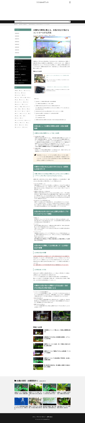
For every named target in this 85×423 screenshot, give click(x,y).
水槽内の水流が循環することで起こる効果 (44, 103)
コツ (21, 115)
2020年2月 (17, 52)
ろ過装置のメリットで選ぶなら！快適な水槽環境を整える (57, 330)
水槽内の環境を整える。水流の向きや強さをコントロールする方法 (39, 24)
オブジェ (17, 106)
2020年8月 (17, 36)
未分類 (17, 71)
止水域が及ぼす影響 (40, 115)
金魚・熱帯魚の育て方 (20, 82)
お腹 (21, 106)
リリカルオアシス (42, 2)
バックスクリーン (18, 127)
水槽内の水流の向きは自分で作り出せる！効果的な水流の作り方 (47, 105)
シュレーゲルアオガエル (19, 120)
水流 (54, 35)
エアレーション (22, 99)
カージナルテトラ (27, 106)
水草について (18, 77)
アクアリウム (18, 92)
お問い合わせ (49, 416)
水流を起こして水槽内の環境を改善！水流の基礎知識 (45, 101)
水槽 (52, 35)
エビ (27, 99)
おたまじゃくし (18, 104)
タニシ (28, 122)
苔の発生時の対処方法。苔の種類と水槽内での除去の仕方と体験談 (57, 366)
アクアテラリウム (19, 60)
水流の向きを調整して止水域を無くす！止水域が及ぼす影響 (46, 113)
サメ (25, 115)
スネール (17, 122)
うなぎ (17, 99)
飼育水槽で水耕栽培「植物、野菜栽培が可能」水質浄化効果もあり (49, 407)
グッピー (24, 111)
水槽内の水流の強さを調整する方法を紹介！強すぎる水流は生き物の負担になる (50, 119)
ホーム (34, 416)
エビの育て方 (18, 63)
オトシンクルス (25, 104)
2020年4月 (17, 47)
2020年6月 (17, 41)
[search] (69, 22)
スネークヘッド (28, 120)
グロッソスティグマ (24, 113)
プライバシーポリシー (41, 416)
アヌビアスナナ (18, 95)
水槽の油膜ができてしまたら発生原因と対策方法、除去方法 (63, 407)
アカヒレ (21, 90)
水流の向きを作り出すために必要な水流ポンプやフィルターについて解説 (49, 111)
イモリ (29, 97)
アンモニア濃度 (23, 97)
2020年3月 (17, 49)
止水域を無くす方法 (40, 117)
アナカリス (24, 92)
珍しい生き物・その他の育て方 (22, 80)
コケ (29, 113)
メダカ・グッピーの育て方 (21, 69)
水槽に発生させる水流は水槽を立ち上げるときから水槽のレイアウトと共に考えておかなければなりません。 (52, 108)
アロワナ (24, 95)
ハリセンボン (26, 127)
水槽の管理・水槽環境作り (23, 24)
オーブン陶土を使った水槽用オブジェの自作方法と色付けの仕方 (49, 393)
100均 (17, 90)
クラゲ (29, 111)
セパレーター (23, 122)
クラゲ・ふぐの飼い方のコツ (21, 66)
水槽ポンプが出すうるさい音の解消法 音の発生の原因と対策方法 (35, 407)
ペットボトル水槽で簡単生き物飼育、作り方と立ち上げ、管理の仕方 (21, 408)
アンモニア (17, 97)
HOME (16, 24)
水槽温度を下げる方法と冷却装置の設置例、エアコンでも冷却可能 (57, 337)
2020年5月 (17, 44)
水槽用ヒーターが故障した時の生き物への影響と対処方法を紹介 (63, 393)
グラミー (17, 113)
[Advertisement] (42, 13)
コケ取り (17, 115)
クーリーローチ (18, 111)
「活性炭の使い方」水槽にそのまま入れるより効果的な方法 (57, 86)
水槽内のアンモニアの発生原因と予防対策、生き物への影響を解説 (57, 358)
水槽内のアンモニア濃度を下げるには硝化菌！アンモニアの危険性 (57, 351)
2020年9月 (17, 33)
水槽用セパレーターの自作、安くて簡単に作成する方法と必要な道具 (57, 344)
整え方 (51, 35)
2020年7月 (17, 38)
